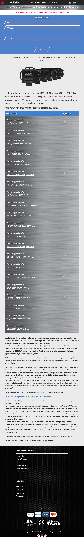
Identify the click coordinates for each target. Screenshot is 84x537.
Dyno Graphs (41, 7)
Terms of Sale (21, 472)
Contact (75, 7)
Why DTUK (16, 7)
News (24, 7)
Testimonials (60, 7)
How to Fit (51, 7)
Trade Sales (20, 456)
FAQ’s (18, 462)
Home (8, 7)
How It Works (21, 459)
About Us (31, 7)
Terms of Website (22, 468)
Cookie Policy (21, 465)
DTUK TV (19, 490)
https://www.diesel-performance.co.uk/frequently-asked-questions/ (28, 397)
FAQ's (68, 7)
